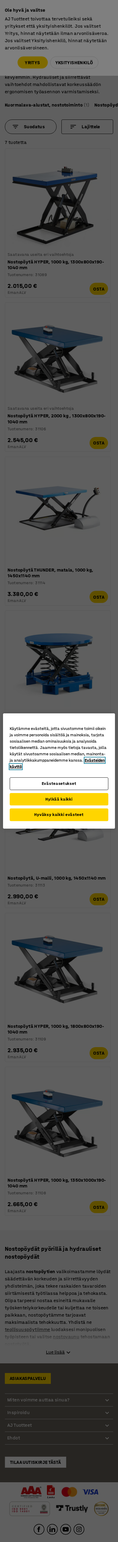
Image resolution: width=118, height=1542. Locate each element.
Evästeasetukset (59, 783)
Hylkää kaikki (58, 799)
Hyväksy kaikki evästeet (59, 814)
